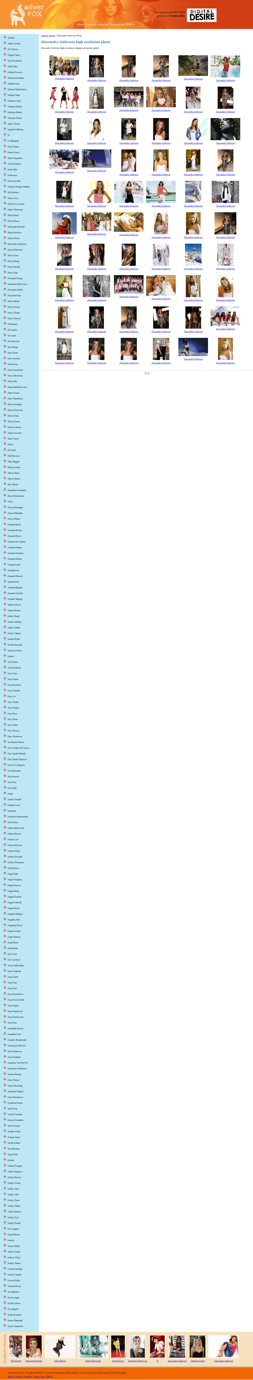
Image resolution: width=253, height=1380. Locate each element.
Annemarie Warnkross (17, 1068)
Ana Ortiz (11, 782)
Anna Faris (12, 982)
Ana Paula (11, 788)
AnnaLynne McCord (16, 1045)
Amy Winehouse (14, 736)
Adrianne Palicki (14, 106)
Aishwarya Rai (14, 181)
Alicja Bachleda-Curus (17, 387)
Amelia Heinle (13, 639)
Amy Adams (13, 679)
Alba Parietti (12, 215)
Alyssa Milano (13, 519)
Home (80, 24)
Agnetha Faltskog (15, 129)
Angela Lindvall (14, 902)
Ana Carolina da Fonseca (18, 748)
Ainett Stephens (14, 164)
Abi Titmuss (12, 49)
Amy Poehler (13, 708)
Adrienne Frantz (14, 118)
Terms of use (117, 24)
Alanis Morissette (15, 209)
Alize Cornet (13, 438)
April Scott (12, 1108)
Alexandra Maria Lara (17, 284)
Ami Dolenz (12, 662)
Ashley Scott (13, 1217)
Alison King (12, 415)
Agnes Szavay (13, 123)
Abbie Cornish (13, 43)
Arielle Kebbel (13, 1143)
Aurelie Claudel (14, 1274)
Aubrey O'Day (13, 1257)
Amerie (10, 656)
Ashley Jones (13, 1189)
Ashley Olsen (13, 1200)
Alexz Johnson (14, 318)
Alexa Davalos (13, 267)
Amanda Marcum (15, 576)
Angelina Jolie (13, 919)
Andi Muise (12, 822)
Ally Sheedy (12, 484)
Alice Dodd (12, 353)
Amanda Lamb (13, 564)
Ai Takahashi (13, 141)
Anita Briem (12, 942)
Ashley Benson (14, 1177)
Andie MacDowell (15, 828)
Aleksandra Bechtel (15, 227)
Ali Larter (11, 335)
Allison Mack (13, 473)
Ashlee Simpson (14, 1171)
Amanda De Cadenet (16, 541)
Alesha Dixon (13, 238)
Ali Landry (12, 330)
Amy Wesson (13, 730)
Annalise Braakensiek (16, 1040)
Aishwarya (12, 175)
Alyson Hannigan (15, 507)
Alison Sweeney (14, 433)
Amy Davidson (14, 685)
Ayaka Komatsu (14, 1315)
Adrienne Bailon (14, 112)
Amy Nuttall (12, 702)
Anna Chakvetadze (15, 965)
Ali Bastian (12, 324)
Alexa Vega (12, 272)
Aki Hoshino (13, 192)
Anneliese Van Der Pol (17, 1063)
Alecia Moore (13, 221)
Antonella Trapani (15, 1091)
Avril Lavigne (13, 1297)
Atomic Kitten (13, 1246)
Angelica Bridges (15, 914)
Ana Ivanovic (13, 776)
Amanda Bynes (14, 536)
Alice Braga (12, 347)
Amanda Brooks (14, 530)
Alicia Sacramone (15, 370)
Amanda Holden (14, 559)
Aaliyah (10, 38)
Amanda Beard (14, 524)
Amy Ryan (12, 713)
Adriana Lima (13, 83)
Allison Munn (13, 478)
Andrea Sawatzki (14, 856)
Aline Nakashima (15, 398)
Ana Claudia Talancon (17, 759)
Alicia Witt (12, 381)
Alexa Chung (13, 261)
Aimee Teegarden (15, 158)
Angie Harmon (14, 937)
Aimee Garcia (13, 152)
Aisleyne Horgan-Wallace (18, 186)
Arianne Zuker (13, 1137)
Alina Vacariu (13, 393)
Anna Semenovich (15, 1017)
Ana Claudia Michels (16, 753)
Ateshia (10, 1240)
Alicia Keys (12, 364)
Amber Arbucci (14, 604)
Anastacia (11, 811)
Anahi (10, 793)
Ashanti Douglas (14, 1166)
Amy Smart (12, 719)
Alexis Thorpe (13, 312)
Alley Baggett (13, 461)
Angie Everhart (14, 931)
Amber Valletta (14, 633)
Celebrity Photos (48, 35)
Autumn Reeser (14, 1286)
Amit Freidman (14, 667)
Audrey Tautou (14, 1263)
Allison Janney (14, 467)
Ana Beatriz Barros (15, 742)
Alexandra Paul (14, 295)
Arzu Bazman (13, 1148)
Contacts (91, 24)
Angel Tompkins (14, 879)
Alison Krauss (13, 421)
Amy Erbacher (13, 690)
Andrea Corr (13, 839)
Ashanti (10, 1160)
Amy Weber (12, 725)
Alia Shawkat (13, 341)
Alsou (10, 501)
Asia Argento (13, 1229)
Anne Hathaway (14, 1051)
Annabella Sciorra (15, 1028)
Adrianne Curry (14, 101)
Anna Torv (12, 1022)
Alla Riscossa (13, 456)
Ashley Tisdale (14, 1223)
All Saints (11, 450)
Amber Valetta (13, 627)
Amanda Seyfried (15, 593)
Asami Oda (12, 1154)
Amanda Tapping (14, 599)
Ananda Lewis (13, 805)
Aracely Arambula (15, 1120)
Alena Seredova (14, 232)
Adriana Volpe (13, 95)
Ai (8, 135)
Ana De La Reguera (16, 765)
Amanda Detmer (14, 547)
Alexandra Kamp (14, 278)
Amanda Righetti (14, 587)
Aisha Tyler (12, 169)
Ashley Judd (13, 1194)
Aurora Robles (13, 1280)
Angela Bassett (14, 885)
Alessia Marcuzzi (15, 249)
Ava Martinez (13, 1292)
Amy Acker (12, 673)
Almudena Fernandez (16, 490)
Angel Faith (12, 874)
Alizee (10, 444)
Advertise (102, 24)
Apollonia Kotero (15, 1103)
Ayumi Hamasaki (15, 1320)
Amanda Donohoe (15, 553)
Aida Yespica (13, 146)
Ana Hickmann (14, 771)
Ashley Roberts (14, 1211)
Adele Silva (12, 66)
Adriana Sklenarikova (16, 89)
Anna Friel (12, 988)
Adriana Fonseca (14, 72)
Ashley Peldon (13, 1206)
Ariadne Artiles (14, 1131)
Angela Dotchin (14, 896)
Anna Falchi (12, 977)
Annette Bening (14, 1074)
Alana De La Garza (15, 204)
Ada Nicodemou (14, 60)
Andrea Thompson (15, 862)
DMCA (130, 24)
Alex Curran (12, 255)
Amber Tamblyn (14, 622)
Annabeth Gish (14, 1034)
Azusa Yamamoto (15, 1326)
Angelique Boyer (14, 925)
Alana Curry (12, 198)
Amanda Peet (13, 582)
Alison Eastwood (15, 410)
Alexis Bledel (13, 301)
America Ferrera (14, 650)
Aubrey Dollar (13, 1252)
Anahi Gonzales (14, 799)
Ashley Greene (14, 1183)
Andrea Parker (13, 851)
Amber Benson (14, 610)
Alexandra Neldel (15, 290)
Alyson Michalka (15, 513)
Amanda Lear (13, 570)
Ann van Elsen (13, 959)
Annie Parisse (13, 1080)
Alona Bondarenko (15, 496)
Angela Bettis (13, 891)
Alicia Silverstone (15, 375)
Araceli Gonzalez (14, 1114)
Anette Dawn (13, 868)
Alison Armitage (14, 404)
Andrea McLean (14, 845)
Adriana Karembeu (15, 78)
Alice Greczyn (13, 358)
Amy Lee (11, 696)
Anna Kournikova (15, 994)
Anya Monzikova (15, 1097)
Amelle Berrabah (14, 645)
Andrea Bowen (14, 834)
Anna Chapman (14, 971)
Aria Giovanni (13, 1126)
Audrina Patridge (14, 1269)
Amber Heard (13, 616)
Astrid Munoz (13, 1234)
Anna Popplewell (15, 1011)
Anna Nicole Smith (15, 1000)
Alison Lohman (14, 427)
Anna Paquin (13, 1005)
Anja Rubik (12, 948)
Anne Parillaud (14, 1057)
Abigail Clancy (14, 55)
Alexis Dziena (13, 307)
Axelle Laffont (13, 1303)
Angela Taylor (13, 908)
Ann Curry (12, 954)
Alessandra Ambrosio (64, 78)
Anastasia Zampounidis (17, 816)
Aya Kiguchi (13, 1309)
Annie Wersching (15, 1085)
